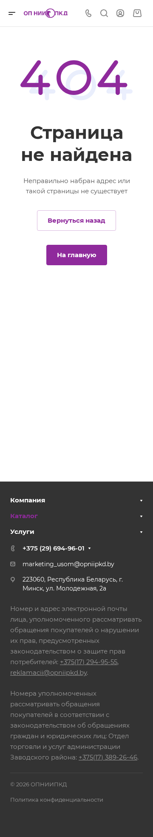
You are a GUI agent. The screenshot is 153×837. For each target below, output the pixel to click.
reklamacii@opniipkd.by (48, 672)
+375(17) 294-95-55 (88, 662)
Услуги (22, 531)
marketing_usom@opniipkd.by (68, 564)
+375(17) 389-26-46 (108, 757)
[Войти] (120, 13)
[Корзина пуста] (137, 13)
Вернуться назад (76, 220)
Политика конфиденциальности (56, 799)
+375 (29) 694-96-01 (54, 548)
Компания (27, 500)
